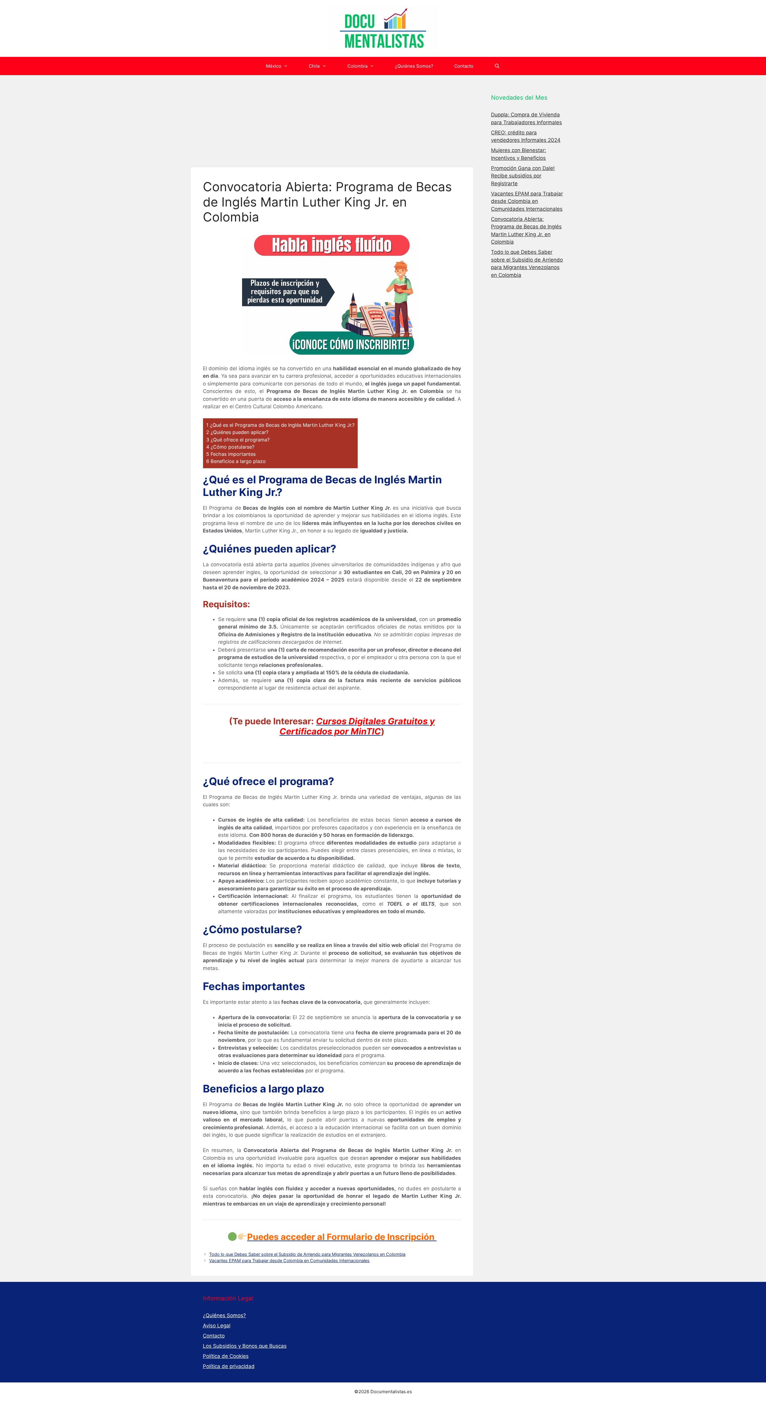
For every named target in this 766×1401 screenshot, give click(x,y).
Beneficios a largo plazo (236, 461)
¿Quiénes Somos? (414, 66)
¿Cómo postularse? (230, 447)
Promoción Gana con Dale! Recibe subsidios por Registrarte (523, 175)
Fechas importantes (231, 454)
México (273, 66)
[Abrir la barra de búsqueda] (497, 66)
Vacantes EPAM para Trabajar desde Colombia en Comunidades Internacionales (289, 1260)
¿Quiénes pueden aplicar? (237, 432)
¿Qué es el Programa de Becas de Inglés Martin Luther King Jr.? (280, 425)
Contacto (463, 66)
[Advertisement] (332, 123)
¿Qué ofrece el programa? (238, 440)
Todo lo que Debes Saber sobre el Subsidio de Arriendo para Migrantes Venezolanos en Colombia (307, 1254)
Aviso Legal (216, 1326)
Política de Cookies (226, 1356)
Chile (314, 66)
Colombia (357, 66)
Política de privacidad (229, 1366)
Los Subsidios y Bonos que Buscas (245, 1346)
